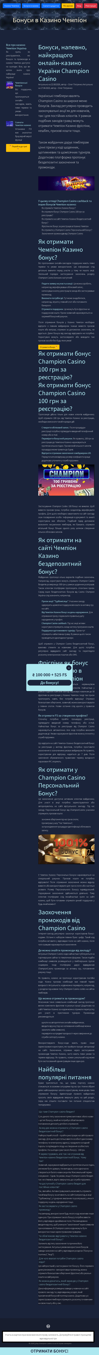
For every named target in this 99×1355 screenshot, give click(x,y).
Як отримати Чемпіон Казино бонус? (59, 208)
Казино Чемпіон (11, 5)
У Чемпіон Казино (47, 875)
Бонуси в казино (31, 5)
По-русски (68, 5)
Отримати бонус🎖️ (49, 347)
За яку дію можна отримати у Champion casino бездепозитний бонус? (63, 1129)
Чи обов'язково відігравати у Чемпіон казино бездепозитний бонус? (63, 1237)
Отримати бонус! (49, 1351)
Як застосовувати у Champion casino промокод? (58, 1208)
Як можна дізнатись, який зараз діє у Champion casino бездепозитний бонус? (63, 1282)
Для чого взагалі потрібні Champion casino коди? (61, 1260)
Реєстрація (90, 5)
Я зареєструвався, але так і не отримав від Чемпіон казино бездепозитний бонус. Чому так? (62, 1157)
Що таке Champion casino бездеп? (57, 1111)
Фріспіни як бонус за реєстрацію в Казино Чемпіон (65, 226)
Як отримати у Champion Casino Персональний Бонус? (67, 230)
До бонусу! (49, 682)
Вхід (79, 5)
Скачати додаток (51, 5)
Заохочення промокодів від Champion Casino (62, 233)
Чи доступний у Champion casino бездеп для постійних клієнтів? (62, 1185)
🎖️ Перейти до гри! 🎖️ (18, 148)
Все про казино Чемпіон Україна (16, 46)
